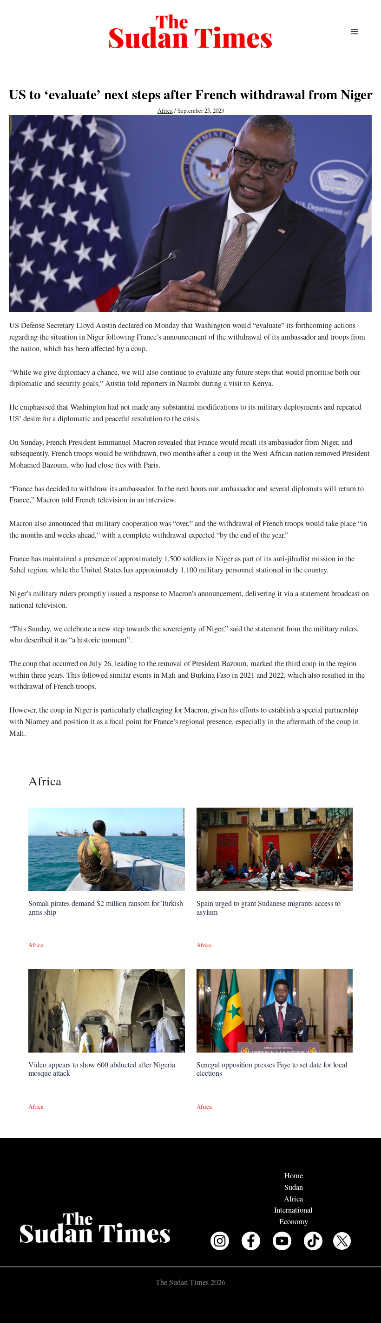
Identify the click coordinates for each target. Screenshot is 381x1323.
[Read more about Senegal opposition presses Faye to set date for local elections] (275, 1009)
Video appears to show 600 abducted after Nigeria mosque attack (101, 1069)
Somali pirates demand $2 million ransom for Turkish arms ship (105, 907)
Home (293, 1175)
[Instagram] (219, 1241)
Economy (293, 1221)
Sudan (293, 1187)
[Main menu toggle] (354, 31)
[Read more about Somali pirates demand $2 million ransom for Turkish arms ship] (106, 848)
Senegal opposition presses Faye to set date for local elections (272, 1069)
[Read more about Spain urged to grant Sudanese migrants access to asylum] (275, 848)
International (293, 1210)
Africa (165, 111)
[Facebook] (251, 1241)
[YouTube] (282, 1241)
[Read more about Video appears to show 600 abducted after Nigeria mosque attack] (106, 1009)
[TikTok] (313, 1241)
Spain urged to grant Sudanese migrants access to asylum (269, 907)
